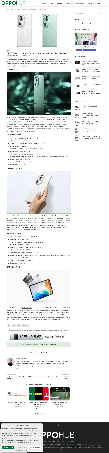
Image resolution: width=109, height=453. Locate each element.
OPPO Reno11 (25, 325)
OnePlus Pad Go (27, 308)
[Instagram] (87, 24)
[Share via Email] (46, 352)
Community (99, 3)
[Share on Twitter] (43, 352)
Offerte (91, 3)
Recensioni (60, 3)
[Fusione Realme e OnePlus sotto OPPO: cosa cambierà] (38, 394)
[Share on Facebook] (41, 352)
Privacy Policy (24, 450)
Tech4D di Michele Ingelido (68, 444)
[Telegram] (91, 24)
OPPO (9, 325)
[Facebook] (83, 24)
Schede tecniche (81, 3)
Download (70, 3)
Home (8, 9)
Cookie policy (18, 450)
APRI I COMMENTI (38, 413)
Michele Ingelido (14, 55)
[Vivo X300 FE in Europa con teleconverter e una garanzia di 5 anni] (60, 394)
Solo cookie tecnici (21, 447)
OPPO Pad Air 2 (16, 325)
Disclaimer (52, 441)
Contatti (44, 441)
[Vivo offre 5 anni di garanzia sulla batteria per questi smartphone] (17, 394)
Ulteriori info (65, 330)
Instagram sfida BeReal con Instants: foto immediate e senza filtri (91, 63)
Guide (51, 3)
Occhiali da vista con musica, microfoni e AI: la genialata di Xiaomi (90, 115)
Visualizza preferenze (34, 447)
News (44, 3)
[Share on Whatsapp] (44, 352)
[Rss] (94, 24)
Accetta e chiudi (8, 447)
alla (36, 344)
